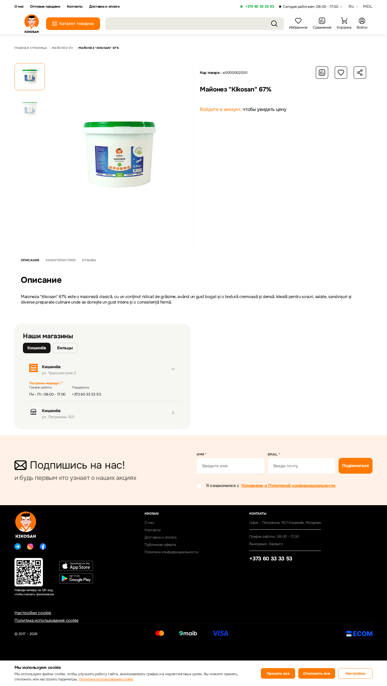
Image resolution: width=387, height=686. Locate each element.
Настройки (355, 673)
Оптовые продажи (45, 6)
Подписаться (355, 465)
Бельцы (65, 348)
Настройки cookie (32, 613)
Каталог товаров (76, 23)
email (274, 454)
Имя (202, 454)
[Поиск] (274, 24)
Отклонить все (316, 673)
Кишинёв (36, 348)
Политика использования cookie (46, 620)
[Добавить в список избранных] (341, 72)
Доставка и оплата (104, 6)
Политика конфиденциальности (171, 552)
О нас (18, 6)
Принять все (278, 673)
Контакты (75, 6)
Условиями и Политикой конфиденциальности (288, 485)
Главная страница (30, 48)
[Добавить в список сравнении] (322, 72)
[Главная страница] (31, 23)
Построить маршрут (44, 383)
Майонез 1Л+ (63, 48)
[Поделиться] (360, 72)
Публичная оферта (160, 544)
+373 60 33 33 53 (259, 6)
